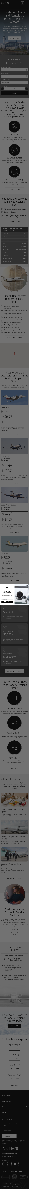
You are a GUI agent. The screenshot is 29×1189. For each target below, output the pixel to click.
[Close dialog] (28, 584)
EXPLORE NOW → (7, 601)
